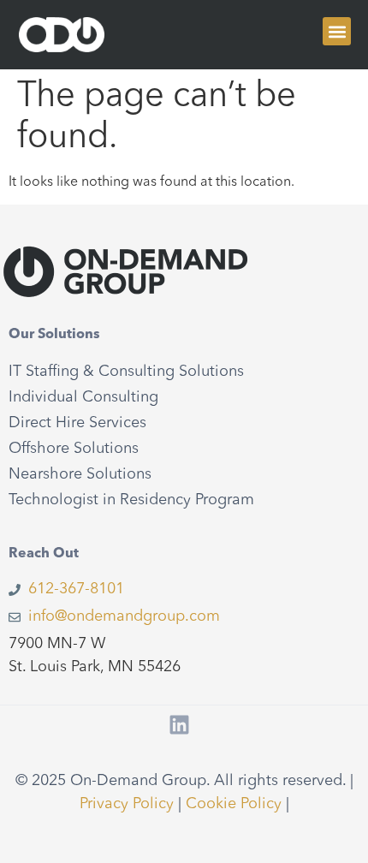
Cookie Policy (234, 804)
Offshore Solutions (74, 448)
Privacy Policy (127, 804)
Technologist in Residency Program (131, 500)
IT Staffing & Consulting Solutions (126, 371)
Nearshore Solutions (80, 474)
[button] (337, 31)
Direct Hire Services (77, 423)
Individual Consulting (83, 397)
